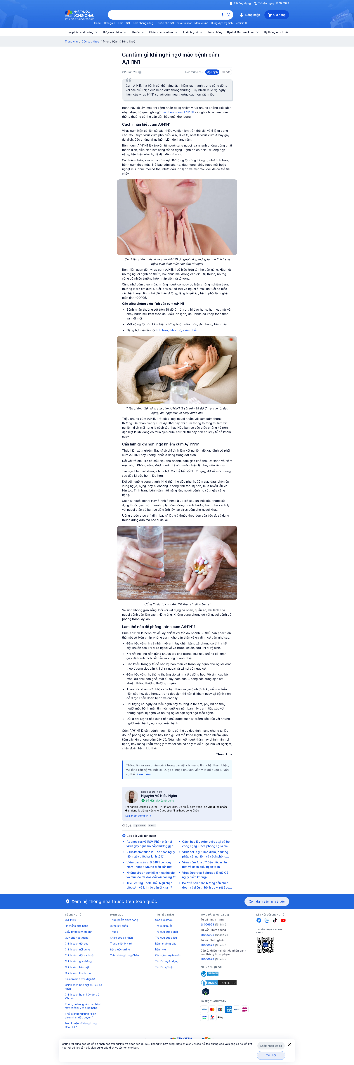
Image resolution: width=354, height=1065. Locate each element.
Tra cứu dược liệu (166, 937)
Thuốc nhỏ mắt (165, 23)
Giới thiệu (70, 919)
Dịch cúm (140, 825)
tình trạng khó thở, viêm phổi (176, 330)
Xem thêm (143, 774)
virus (152, 825)
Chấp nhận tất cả (271, 1045)
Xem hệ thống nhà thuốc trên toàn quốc (114, 901)
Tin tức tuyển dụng (167, 961)
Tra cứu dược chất (166, 931)
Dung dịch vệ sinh (222, 23)
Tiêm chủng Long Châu (124, 955)
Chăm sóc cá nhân (121, 937)
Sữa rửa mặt (184, 23)
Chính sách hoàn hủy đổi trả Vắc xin (82, 996)
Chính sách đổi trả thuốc (79, 955)
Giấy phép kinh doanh (78, 931)
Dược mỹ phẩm (119, 925)
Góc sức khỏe (90, 41)
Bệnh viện (161, 949)
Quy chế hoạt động (76, 937)
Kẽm (120, 23)
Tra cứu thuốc (163, 925)
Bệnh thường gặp (165, 943)
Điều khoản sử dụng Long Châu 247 (81, 1025)
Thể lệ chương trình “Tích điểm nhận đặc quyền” (80, 1015)
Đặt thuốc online (120, 949)
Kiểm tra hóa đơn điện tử (80, 979)
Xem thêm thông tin (136, 815)
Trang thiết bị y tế (121, 943)
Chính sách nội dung (77, 949)
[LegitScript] (218, 991)
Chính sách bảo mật (77, 967)
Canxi (97, 23)
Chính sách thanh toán (78, 973)
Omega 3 (109, 23)
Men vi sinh (201, 23)
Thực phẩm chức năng (124, 919)
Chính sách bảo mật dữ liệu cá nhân (83, 986)
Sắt (128, 23)
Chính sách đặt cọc (76, 943)
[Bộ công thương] (209, 974)
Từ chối (271, 1055)
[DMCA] (218, 982)
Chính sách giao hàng (78, 961)
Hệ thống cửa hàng (76, 925)
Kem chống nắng (143, 23)
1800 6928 (282, 3)
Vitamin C (241, 23)
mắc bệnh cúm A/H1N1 (178, 112)
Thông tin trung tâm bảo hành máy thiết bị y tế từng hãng (83, 1006)
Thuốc (114, 931)
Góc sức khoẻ (164, 919)
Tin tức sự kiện (164, 967)
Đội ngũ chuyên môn (168, 955)
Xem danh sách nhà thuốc (267, 901)
